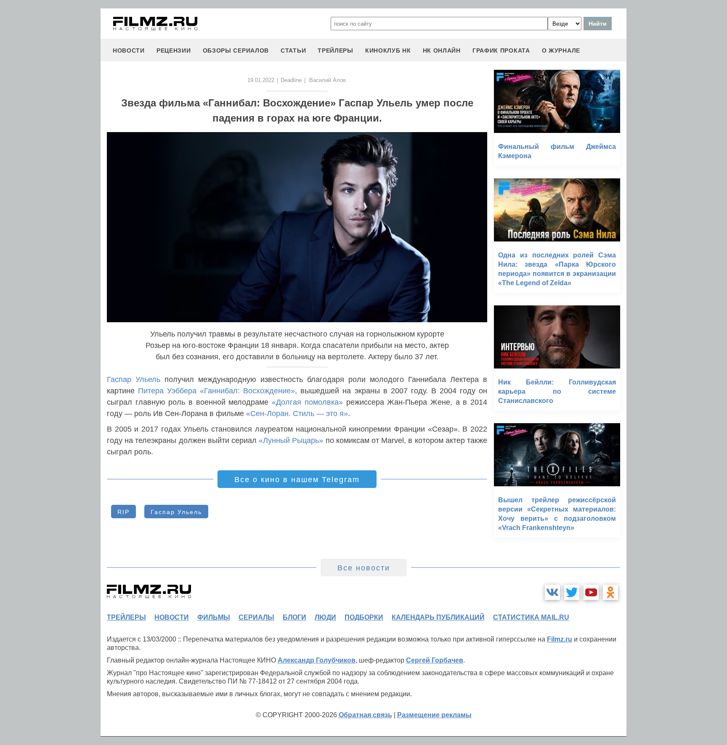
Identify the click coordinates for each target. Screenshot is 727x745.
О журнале (561, 50)
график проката (501, 50)
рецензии (174, 50)
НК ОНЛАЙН (442, 50)
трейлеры (335, 50)
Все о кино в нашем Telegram (297, 479)
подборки (364, 617)
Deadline (291, 80)
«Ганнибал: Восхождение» (247, 391)
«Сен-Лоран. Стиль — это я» (297, 413)
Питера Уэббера (167, 391)
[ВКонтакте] (552, 592)
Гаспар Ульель (133, 379)
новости (129, 50)
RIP (123, 512)
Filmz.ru (559, 639)
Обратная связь (365, 714)
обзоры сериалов (236, 50)
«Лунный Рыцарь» (291, 440)
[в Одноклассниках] (610, 592)
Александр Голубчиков (317, 660)
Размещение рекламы (434, 714)
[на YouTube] (591, 592)
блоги (294, 617)
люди (325, 617)
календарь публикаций (438, 617)
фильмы (213, 617)
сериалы (256, 617)
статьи (293, 50)
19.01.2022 (260, 80)
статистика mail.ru (531, 617)
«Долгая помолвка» (307, 402)
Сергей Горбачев (434, 660)
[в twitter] (571, 592)
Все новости (363, 568)
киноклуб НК (388, 50)
